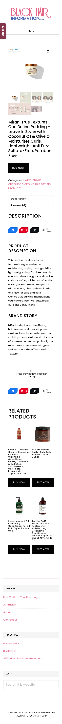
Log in (44, 715)
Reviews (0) (18, 205)
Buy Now (18, 168)
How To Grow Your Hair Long (20, 597)
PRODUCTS (14, 188)
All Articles (9, 604)
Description (18, 198)
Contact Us (10, 619)
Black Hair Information (31, 13)
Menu (31, 30)
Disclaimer (9, 651)
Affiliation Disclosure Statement (22, 658)
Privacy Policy (11, 643)
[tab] (31, 198)
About (7, 612)
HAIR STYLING (43, 184)
